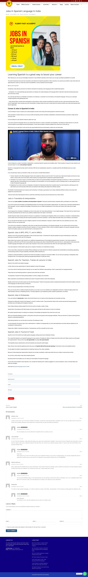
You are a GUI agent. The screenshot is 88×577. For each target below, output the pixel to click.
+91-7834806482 (16, 548)
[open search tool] (81, 4)
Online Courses (36, 4)
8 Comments (33, 14)
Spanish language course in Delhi (21, 366)
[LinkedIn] (81, 1)
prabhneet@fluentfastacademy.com (16, 549)
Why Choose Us (24, 14)
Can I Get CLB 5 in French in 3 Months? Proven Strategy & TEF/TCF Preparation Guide (40, 549)
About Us (54, 4)
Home (17, 4)
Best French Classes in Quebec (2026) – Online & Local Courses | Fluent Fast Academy (40, 544)
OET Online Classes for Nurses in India (39, 557)
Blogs (61, 4)
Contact (67, 4)
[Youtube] (75, 1)
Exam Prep (46, 4)
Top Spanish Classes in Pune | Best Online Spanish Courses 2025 (40, 567)
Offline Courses (25, 4)
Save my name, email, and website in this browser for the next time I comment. (26, 527)
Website (62, 521)
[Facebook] (77, 1)
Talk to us (79, 573)
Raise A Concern (75, 4)
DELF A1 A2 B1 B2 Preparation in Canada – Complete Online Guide (40, 554)
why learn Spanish (14, 85)
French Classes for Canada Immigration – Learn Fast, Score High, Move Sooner (40, 564)
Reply (81, 418)
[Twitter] (79, 1)
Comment (8, 509)
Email (34, 521)
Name (7, 521)
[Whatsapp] (72, 1)
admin (8, 14)
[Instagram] (74, 1)
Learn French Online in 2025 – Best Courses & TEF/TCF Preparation (39, 560)
